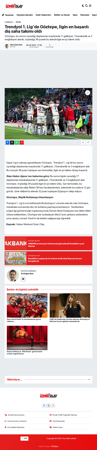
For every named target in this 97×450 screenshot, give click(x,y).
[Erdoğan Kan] (13, 275)
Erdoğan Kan (27, 274)
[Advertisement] (48, 69)
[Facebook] (44, 406)
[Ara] (86, 6)
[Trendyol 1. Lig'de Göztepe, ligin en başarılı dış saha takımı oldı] (48, 113)
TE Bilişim (54, 446)
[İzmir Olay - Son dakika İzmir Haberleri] (14, 6)
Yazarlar (9, 15)
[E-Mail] (23, 279)
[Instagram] (53, 406)
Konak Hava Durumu (16, 415)
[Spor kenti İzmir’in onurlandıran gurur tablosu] (27, 305)
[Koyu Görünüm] (83, 6)
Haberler (9, 22)
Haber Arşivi (58, 427)
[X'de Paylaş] (12, 143)
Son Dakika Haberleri (15, 427)
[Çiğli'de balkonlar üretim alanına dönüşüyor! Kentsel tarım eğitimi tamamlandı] (70, 305)
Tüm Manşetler (59, 421)
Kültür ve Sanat (62, 15)
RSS (25, 438)
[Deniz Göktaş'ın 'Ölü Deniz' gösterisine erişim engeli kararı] (27, 338)
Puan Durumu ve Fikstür (17, 421)
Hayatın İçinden (25, 15)
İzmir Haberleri (43, 15)
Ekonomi (84, 15)
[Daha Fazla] (22, 143)
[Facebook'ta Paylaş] (7, 143)
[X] (48, 406)
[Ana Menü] (90, 6)
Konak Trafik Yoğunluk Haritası (65, 415)
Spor (75, 15)
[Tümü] (89, 380)
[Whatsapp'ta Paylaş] (17, 143)
